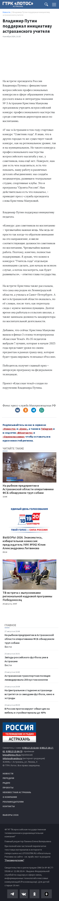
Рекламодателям (13, 801)
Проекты (8, 787)
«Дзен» (23, 428)
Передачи (8, 778)
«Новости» (9, 428)
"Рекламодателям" (14, 860)
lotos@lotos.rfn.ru (12, 754)
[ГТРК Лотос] (18, 5)
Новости (8, 773)
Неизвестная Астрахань (17, 792)
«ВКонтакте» (25, 432)
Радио (6, 782)
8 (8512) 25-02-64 (30, 747)
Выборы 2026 (10, 814)
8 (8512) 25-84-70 (14, 751)
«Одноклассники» (14, 436)
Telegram (47, 428)
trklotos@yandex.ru (12, 758)
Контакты (9, 806)
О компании (10, 797)
